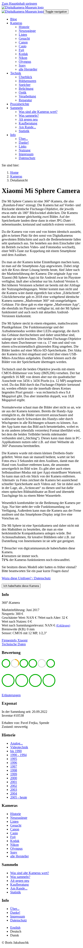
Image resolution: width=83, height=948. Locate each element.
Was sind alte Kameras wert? (29, 873)
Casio (14, 833)
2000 (13, 778)
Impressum (17, 916)
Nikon (14, 844)
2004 (13, 793)
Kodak (14, 841)
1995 (13, 759)
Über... (14, 909)
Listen (14, 821)
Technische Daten (14, 644)
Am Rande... (18, 888)
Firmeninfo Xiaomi (14, 640)
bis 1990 (16, 751)
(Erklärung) (63, 625)
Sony (13, 852)
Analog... (16, 743)
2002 (13, 786)
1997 (13, 766)
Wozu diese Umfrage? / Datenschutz (26, 578)
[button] (16, 23)
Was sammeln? (20, 877)
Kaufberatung (19, 884)
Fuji (13, 837)
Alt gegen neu (19, 880)
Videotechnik (19, 747)
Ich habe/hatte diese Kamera (21, 586)
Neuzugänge (18, 817)
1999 (13, 774)
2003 (13, 789)
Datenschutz (18, 920)
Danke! (15, 912)
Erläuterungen (11, 695)
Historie (15, 814)
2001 (13, 782)
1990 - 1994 (18, 755)
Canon (14, 829)
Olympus (16, 848)
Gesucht (15, 825)
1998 (13, 770)
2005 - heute (18, 797)
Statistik (15, 892)
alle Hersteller (19, 856)
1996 (13, 762)
